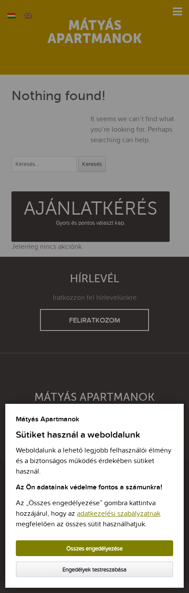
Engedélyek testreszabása (94, 570)
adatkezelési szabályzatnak (118, 514)
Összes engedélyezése (94, 549)
